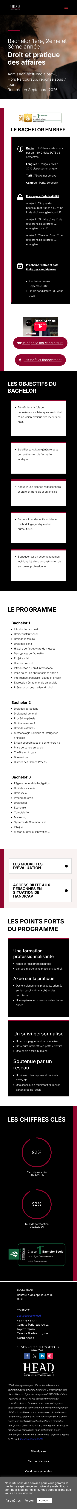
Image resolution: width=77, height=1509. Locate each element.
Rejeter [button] (29, 1500)
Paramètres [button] (13, 1500)
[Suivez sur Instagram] (50, 1356)
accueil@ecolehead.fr (30, 1315)
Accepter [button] (44, 1500)
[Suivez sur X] (35, 1356)
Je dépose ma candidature (42, 343)
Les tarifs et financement (42, 360)
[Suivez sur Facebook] (27, 1356)
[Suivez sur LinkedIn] (42, 1356)
